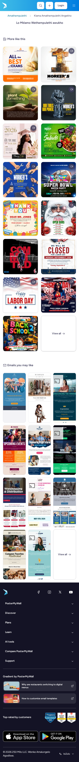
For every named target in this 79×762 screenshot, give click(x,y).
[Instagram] (49, 592)
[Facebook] (38, 592)
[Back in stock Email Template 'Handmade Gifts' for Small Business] (14, 554)
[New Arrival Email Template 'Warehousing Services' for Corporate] (14, 502)
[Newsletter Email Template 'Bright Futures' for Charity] (39, 450)
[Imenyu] (74, 5)
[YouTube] (71, 592)
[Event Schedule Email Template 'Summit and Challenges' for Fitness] (14, 450)
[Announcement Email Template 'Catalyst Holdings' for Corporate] (64, 398)
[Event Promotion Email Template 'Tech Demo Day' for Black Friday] (64, 450)
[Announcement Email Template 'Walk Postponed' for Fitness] (14, 398)
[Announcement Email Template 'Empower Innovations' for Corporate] (39, 554)
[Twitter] (60, 592)
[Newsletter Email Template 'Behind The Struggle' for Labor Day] (64, 502)
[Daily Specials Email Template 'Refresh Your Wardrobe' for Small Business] (39, 398)
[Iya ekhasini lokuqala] (4, 5)
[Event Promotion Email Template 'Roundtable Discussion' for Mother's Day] (39, 502)
